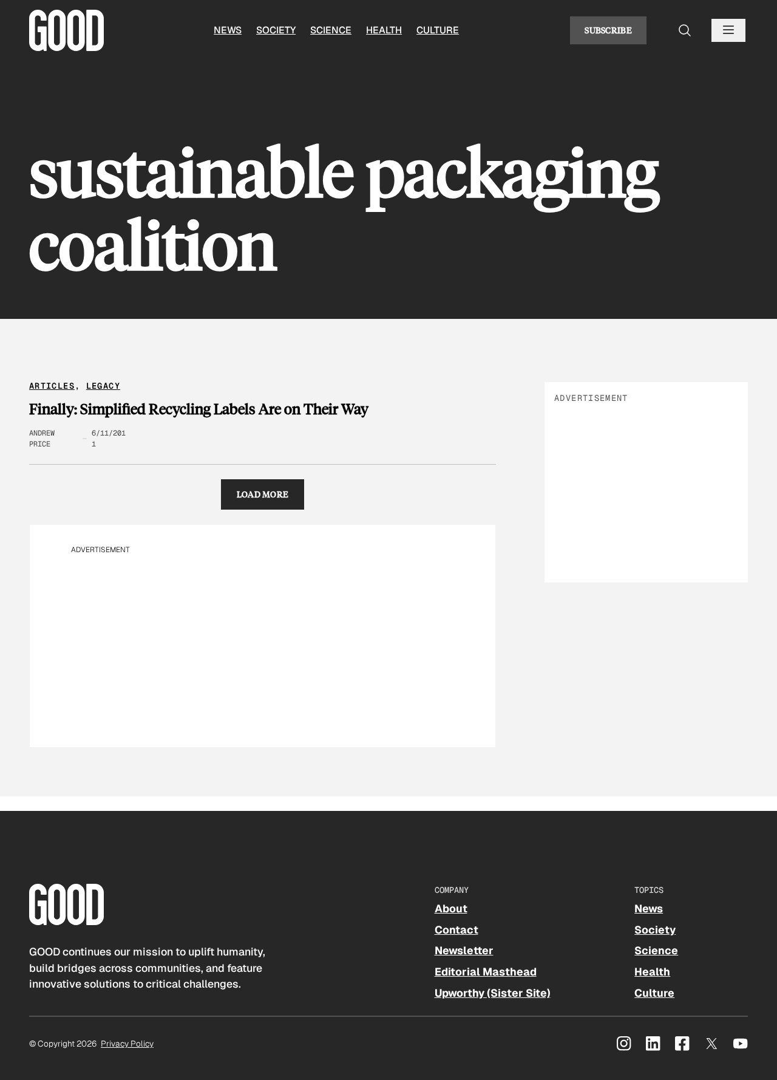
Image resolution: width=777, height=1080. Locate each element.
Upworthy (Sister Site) (493, 993)
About (451, 908)
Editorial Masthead (486, 972)
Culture (437, 30)
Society (276, 30)
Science (330, 30)
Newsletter (464, 950)
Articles (52, 385)
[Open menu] (728, 30)
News (228, 30)
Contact (456, 930)
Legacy (103, 385)
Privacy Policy (127, 1043)
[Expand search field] (685, 30)
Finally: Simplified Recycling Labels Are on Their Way (198, 409)
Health (384, 30)
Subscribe (608, 30)
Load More (263, 494)
